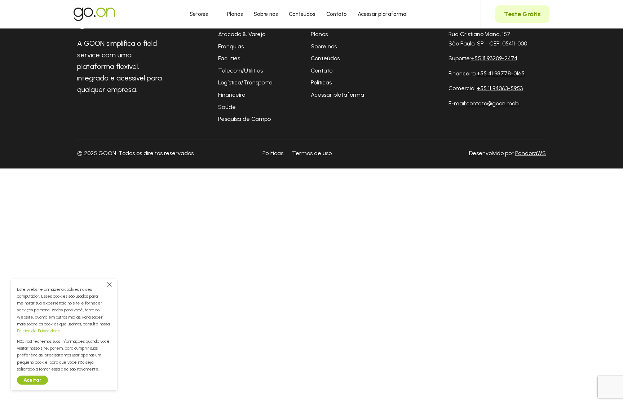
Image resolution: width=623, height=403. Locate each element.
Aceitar (32, 380)
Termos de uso (312, 153)
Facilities (229, 58)
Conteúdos (302, 14)
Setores (199, 14)
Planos (235, 14)
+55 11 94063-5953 (500, 88)
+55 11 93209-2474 (494, 58)
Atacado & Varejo (241, 34)
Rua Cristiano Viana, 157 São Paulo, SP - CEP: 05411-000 (488, 39)
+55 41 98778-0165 (501, 73)
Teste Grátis (522, 14)
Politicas (272, 153)
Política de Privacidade (39, 330)
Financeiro (231, 94)
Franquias (231, 46)
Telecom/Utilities (240, 70)
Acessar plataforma (382, 14)
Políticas (321, 82)
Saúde (227, 107)
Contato (336, 14)
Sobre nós (266, 14)
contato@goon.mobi (493, 103)
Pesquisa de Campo (244, 118)
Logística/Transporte (245, 82)
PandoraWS (530, 153)
